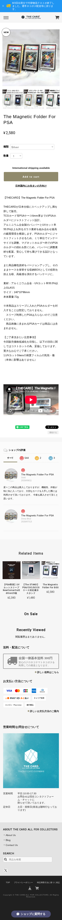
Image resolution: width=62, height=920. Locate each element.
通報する (53, 432)
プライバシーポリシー (23, 882)
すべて (10, 458)
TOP (8, 882)
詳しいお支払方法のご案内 (44, 711)
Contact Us (12, 845)
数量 (6, 155)
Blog (8, 840)
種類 (6, 146)
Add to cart (31, 176)
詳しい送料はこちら (48, 672)
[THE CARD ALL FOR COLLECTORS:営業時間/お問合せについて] (31, 760)
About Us (11, 835)
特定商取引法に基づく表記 (48, 882)
